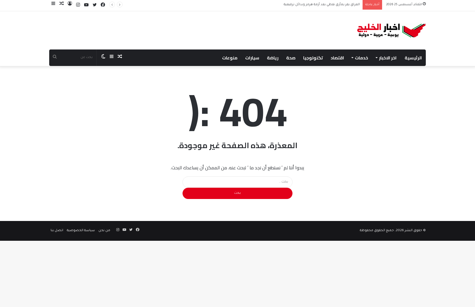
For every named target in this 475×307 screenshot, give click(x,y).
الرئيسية (413, 58)
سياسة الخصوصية (81, 231)
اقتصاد (337, 58)
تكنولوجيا (313, 58)
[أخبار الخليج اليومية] (391, 30)
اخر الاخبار (388, 58)
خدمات (361, 58)
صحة (291, 58)
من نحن (104, 231)
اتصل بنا (57, 231)
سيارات (252, 58)
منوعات (230, 58)
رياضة (272, 58)
